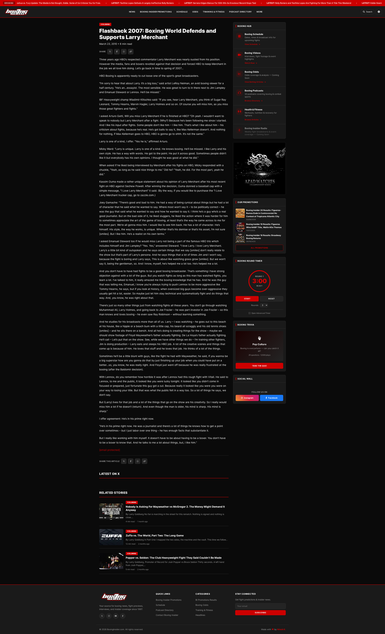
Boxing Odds (202, 605)
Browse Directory (252, 101)
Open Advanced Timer (260, 313)
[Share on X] (110, 51)
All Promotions (259, 248)
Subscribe (260, 613)
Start (247, 299)
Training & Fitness (213, 12)
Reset (271, 299)
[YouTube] (116, 616)
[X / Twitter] (102, 616)
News (132, 12)
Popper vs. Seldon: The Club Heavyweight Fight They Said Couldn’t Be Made (174, 557)
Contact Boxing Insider (167, 615)
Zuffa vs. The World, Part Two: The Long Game (155, 535)
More (260, 12)
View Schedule (251, 44)
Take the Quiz (259, 366)
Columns (105, 24)
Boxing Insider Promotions (156, 12)
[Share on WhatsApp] (123, 51)
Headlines (200, 615)
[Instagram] (109, 616)
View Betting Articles (254, 82)
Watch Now (250, 63)
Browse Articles (252, 119)
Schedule (182, 12)
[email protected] (109, 449)
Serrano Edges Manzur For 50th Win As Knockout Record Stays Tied (220, 3)
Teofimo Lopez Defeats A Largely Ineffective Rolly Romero (142, 3)
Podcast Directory (240, 12)
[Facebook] (122, 616)
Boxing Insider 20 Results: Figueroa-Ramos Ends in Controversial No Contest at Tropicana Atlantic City (263, 213)
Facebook (272, 398)
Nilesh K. (281, 629)
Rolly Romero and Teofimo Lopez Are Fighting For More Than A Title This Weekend (309, 3)
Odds (195, 12)
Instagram (248, 398)
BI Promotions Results (206, 600)
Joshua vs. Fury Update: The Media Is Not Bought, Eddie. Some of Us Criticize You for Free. (54, 3)
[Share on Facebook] (117, 51)
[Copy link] (130, 51)
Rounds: (255, 305)
